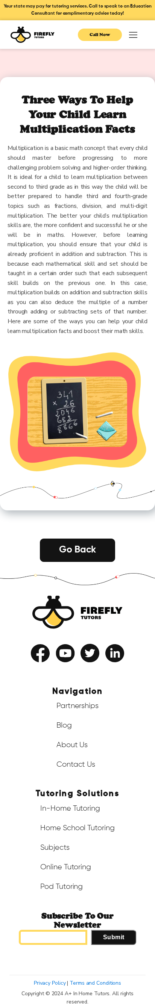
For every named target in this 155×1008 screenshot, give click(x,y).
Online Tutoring (65, 867)
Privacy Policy (94, 669)
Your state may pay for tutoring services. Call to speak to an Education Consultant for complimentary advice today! (78, 10)
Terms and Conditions (95, 983)
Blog (64, 725)
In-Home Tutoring (70, 808)
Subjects (54, 847)
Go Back (77, 550)
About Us (72, 745)
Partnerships (77, 706)
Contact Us (75, 764)
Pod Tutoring (61, 886)
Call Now (100, 34)
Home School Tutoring (77, 828)
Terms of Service (56, 669)
